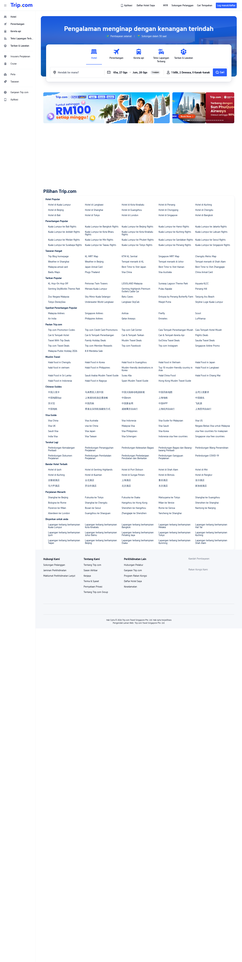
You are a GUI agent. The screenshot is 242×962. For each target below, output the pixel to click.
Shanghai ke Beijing (58, 497)
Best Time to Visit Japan (134, 267)
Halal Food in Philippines (97, 367)
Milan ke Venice (166, 502)
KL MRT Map (91, 256)
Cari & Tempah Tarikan (133, 335)
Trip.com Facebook (131, 345)
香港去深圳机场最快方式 (97, 409)
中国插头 (199, 397)
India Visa (53, 436)
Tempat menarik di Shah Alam (210, 261)
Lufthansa (200, 318)
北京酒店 (126, 485)
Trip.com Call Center (132, 330)
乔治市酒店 (90, 485)
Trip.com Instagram (168, 345)
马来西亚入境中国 (94, 392)
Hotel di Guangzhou (132, 210)
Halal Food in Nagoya (96, 380)
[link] (126, 5)
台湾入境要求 (202, 392)
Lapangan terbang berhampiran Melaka (174, 526)
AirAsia (125, 313)
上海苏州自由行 (203, 409)
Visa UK (51, 426)
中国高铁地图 (165, 392)
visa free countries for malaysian (211, 431)
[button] (5, 5)
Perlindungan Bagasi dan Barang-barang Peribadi (175, 449)
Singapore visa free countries (210, 436)
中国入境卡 (54, 392)
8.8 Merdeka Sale (94, 351)
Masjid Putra (165, 302)
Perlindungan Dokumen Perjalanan (60, 457)
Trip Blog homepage (58, 256)
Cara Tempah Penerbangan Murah (176, 330)
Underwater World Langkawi (99, 302)
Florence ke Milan (57, 508)
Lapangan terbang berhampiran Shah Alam (211, 541)
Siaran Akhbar (90, 570)
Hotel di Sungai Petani (133, 475)
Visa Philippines (129, 431)
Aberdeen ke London (59, 513)
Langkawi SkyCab (130, 302)
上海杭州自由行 (167, 409)
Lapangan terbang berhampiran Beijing (101, 541)
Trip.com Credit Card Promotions (101, 330)
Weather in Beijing (94, 261)
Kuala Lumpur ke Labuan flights (211, 232)
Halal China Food (167, 375)
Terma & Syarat (91, 581)
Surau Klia (127, 375)
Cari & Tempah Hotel (58, 335)
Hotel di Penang (167, 204)
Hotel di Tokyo (92, 215)
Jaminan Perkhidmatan (54, 570)
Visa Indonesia (129, 420)
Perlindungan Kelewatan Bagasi (138, 447)
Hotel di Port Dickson (132, 469)
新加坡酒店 (201, 485)
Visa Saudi (164, 426)
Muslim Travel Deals (132, 340)
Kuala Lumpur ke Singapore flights (212, 245)
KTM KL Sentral (129, 256)
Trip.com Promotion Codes (61, 330)
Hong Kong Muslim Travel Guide (175, 380)
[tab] (94, 55)
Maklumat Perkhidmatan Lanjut (59, 575)
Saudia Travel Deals (205, 340)
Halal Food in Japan (205, 362)
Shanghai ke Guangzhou (207, 497)
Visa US (199, 420)
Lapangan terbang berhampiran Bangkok (138, 526)
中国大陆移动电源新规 (133, 392)
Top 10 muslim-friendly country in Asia (175, 369)
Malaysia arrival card (58, 267)
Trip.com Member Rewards (98, 345)
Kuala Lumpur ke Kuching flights (175, 232)
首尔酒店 (199, 480)
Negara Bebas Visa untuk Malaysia (212, 426)
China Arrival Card (204, 272)
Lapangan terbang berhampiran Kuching (211, 533)
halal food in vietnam (58, 367)
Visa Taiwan (91, 436)
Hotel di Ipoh (54, 469)
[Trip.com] (21, 5)
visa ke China (91, 426)
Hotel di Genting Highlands (98, 469)
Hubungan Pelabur (133, 565)
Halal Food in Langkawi (207, 367)
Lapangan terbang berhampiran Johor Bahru (101, 533)
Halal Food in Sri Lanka (59, 375)
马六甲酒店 (54, 485)
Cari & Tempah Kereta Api (171, 335)
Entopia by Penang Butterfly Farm (176, 296)
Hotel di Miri (201, 469)
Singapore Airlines (94, 313)
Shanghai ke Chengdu (96, 502)
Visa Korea (164, 431)
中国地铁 (52, 409)
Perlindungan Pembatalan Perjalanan (98, 457)
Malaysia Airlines (56, 313)
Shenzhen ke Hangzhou (134, 508)
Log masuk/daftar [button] (226, 5)
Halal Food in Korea (95, 362)
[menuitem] (17, 16)
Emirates (163, 318)
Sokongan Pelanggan (54, 565)
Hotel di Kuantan (93, 475)
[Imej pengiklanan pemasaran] (106, 107)
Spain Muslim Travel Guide (135, 380)
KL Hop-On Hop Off (58, 283)
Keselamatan (130, 586)
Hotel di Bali (54, 215)
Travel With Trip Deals (59, 340)
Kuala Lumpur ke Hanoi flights (174, 226)
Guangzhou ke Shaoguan (97, 513)
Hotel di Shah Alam (168, 469)
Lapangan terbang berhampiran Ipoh (64, 533)
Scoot (198, 313)
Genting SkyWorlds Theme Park (64, 288)
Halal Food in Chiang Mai (207, 375)
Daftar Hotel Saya (133, 581)
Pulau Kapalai (165, 288)
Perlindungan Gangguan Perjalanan (171, 457)
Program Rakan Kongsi (135, 575)
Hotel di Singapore (168, 215)
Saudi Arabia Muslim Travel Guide (102, 375)
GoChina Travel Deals (169, 340)
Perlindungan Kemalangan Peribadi (61, 449)
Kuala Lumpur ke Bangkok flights (101, 226)
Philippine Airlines (94, 318)
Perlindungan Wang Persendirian (211, 447)
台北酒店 (89, 480)
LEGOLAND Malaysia (132, 283)
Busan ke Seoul (93, 508)
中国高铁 (89, 403)
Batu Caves (127, 296)
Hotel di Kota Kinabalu (133, 204)
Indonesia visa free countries (173, 436)
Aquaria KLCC (202, 283)
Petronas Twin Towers (96, 283)
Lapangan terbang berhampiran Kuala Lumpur (64, 526)
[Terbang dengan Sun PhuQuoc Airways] (203, 107)
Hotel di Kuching (203, 204)
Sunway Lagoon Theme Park (173, 283)
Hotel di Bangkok (204, 215)
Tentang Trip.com (92, 565)
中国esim (126, 397)
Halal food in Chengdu (59, 362)
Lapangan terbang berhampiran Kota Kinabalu (101, 526)
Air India (52, 318)
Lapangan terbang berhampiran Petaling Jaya (138, 533)
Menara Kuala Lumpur (96, 288)
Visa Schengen (129, 436)
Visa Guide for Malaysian (171, 420)
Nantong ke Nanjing (205, 508)
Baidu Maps (54, 272)
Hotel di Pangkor (203, 475)
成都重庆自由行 (130, 409)
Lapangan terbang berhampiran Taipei (64, 541)
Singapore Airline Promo (207, 345)
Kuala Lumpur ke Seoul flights (210, 239)
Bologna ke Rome (57, 502)
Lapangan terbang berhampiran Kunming (174, 541)
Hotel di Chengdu (204, 210)
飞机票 (198, 403)
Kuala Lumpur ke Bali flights (62, 226)
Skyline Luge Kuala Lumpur (209, 302)
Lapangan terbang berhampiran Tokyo (174, 533)
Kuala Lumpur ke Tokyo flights (137, 245)
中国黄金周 (127, 403)
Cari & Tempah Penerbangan (99, 335)
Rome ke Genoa (167, 508)
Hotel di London (130, 215)
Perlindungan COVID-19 (207, 455)
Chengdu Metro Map (205, 256)
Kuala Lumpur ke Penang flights (175, 245)
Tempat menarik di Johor (171, 261)
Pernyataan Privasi (93, 586)
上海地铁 (163, 397)
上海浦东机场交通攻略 (96, 397)
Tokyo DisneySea (56, 302)
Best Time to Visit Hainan (171, 267)
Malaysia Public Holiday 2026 (62, 351)
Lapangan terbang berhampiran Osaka (138, 541)
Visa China (127, 272)
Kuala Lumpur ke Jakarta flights (211, 226)
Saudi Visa (53, 431)
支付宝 (51, 403)
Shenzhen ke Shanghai (207, 502)
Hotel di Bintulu (167, 475)
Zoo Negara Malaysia (58, 296)
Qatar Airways (128, 318)
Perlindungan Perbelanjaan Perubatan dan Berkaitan (135, 457)
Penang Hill (201, 288)
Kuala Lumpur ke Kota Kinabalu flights (137, 233)
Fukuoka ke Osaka (131, 497)
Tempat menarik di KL (133, 261)
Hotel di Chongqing (168, 210)
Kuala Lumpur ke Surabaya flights (65, 245)
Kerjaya (87, 575)
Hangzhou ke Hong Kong (134, 502)
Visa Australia (165, 272)
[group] (119, 36)
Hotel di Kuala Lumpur (59, 204)
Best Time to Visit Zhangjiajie (210, 267)
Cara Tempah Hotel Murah (208, 330)
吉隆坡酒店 (54, 480)
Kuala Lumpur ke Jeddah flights (64, 232)
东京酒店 (163, 485)
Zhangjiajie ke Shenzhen (134, 513)
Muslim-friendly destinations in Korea (137, 369)
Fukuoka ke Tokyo (94, 497)
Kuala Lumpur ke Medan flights (64, 239)
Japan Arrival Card (94, 267)
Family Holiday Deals (95, 340)
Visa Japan (90, 431)
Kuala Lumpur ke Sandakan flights (176, 239)
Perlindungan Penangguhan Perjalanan (99, 449)
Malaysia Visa (128, 426)
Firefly (162, 313)
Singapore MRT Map (169, 256)
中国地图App (54, 397)
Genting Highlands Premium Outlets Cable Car (136, 290)
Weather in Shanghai (58, 261)
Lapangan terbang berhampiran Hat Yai (211, 526)
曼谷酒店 (163, 480)
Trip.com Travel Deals (58, 345)
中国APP (163, 403)
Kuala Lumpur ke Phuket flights (138, 239)
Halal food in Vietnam (169, 362)
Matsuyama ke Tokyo (169, 497)
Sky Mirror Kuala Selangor (97, 296)
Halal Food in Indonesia (60, 380)
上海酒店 (126, 480)
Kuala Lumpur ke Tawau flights (100, 245)
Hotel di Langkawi (94, 204)
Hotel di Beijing (56, 210)
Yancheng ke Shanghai (170, 513)
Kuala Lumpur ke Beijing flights (137, 226)
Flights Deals (201, 335)
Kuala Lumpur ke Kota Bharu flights (99, 233)
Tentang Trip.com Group (96, 592)
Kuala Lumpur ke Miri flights (99, 239)
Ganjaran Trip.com (133, 570)
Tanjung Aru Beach (204, 296)
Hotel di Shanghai (94, 210)
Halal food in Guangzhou (134, 362)
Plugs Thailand (92, 272)
